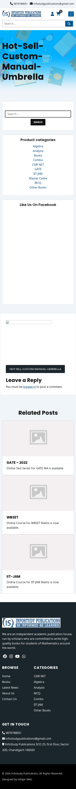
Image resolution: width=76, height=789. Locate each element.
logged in (29, 387)
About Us (8, 693)
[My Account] (52, 14)
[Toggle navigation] (71, 14)
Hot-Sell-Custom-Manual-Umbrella (35, 369)
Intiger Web (25, 779)
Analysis (38, 151)
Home (6, 676)
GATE (38, 169)
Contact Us (9, 699)
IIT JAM (38, 174)
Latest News (10, 688)
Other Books (38, 187)
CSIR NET (38, 165)
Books (38, 155)
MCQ (38, 183)
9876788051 (21, 3)
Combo (38, 160)
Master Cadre (38, 178)
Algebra (38, 146)
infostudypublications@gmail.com (53, 3)
